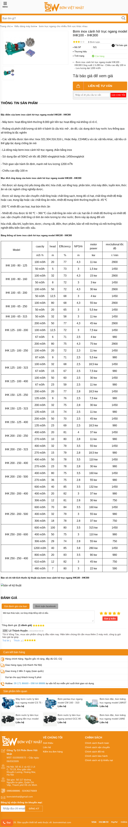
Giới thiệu (48, 743)
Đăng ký (34, 808)
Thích (17, 640)
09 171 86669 (21, 683)
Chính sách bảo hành (96, 756)
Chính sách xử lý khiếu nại (99, 760)
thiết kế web (35, 822)
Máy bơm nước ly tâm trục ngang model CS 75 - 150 (29, 701)
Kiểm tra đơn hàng (53, 751)
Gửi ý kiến (110, 618)
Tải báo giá (121, 45)
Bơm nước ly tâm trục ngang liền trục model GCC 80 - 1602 (27, 717)
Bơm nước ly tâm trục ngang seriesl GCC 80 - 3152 (70, 717)
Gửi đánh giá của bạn (15, 606)
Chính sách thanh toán (97, 743)
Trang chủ (5, 26)
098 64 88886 (38, 683)
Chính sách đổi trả (94, 751)
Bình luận (94, 42)
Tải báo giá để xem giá (93, 76)
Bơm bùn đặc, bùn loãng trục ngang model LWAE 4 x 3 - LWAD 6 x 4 (113, 717)
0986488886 (13, 790)
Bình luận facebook (45, 606)
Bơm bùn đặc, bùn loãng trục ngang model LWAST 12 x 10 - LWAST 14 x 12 (113, 701)
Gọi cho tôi (118, 95)
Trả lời (5, 640)
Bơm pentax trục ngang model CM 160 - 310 (70, 701)
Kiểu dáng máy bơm (25, 26)
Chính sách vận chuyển (97, 747)
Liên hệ (47, 747)
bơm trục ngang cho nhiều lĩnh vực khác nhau (63, 26)
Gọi (8, 822)
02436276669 (29, 790)
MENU (5, 7)
